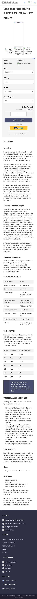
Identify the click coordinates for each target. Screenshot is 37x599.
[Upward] (33, 595)
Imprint (4, 552)
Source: (6, 87)
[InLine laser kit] (18, 34)
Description (8, 142)
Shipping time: (8, 63)
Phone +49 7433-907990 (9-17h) (15, 523)
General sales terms (8, 543)
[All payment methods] (18, 580)
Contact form (9, 530)
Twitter (7, 571)
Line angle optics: (9, 97)
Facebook (8, 565)
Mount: (6, 68)
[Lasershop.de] (9, 2)
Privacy (4, 549)
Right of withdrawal (8, 546)
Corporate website (11, 562)
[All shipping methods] (18, 588)
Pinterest (8, 568)
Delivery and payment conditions (12, 539)
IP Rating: (6, 78)
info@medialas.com (11, 527)
